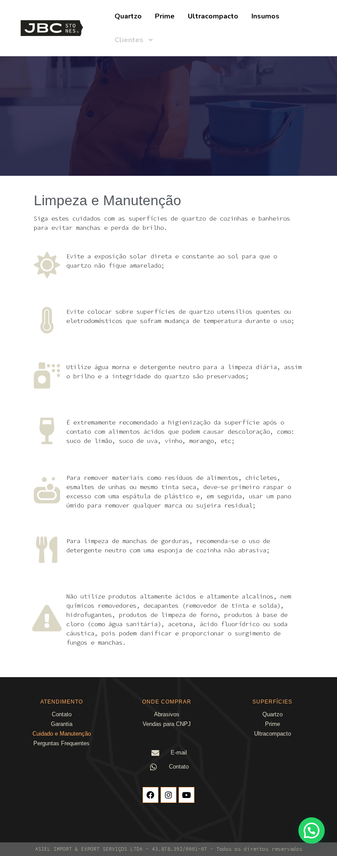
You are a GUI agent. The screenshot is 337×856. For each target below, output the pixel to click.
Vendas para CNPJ (167, 724)
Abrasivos (166, 714)
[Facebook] (150, 795)
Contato (62, 714)
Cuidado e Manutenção (61, 733)
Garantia (61, 724)
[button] (311, 830)
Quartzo (272, 714)
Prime (272, 724)
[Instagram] (168, 795)
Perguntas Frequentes (61, 743)
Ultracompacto (272, 733)
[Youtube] (186, 795)
